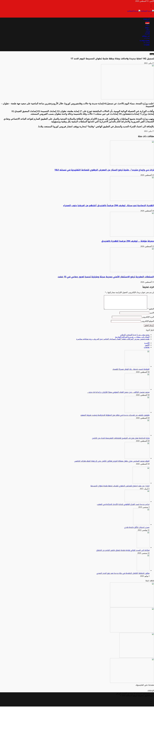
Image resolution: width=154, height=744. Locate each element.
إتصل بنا (146, 42)
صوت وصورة (144, 40)
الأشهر (147, 345)
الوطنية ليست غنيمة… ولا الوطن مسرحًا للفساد (131, 369)
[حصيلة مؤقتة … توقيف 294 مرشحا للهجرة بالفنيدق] (132, 236)
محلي (147, 25)
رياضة (147, 27)
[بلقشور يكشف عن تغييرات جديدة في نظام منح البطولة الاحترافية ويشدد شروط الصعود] (137, 412)
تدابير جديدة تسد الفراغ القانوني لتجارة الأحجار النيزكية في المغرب (123, 504)
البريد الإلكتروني (148, 317)
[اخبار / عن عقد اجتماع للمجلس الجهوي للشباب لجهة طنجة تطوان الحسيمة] (141, 483)
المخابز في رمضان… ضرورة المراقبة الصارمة (132, 337)
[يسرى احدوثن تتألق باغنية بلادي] (141, 524)
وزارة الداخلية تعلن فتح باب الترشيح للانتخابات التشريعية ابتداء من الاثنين (120, 438)
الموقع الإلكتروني (147, 321)
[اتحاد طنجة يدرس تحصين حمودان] (136, 657)
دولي (147, 29)
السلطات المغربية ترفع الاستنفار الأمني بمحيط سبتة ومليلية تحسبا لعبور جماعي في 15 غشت (106, 277)
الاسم (152, 313)
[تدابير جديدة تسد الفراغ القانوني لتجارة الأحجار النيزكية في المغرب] (137, 501)
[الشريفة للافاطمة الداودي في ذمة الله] (132, 632)
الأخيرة (146, 343)
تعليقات (146, 347)
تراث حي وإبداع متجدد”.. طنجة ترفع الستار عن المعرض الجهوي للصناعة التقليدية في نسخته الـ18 (104, 170)
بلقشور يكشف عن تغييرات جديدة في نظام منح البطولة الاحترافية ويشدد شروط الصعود (114, 415)
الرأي (147, 31)
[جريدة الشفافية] (140, 11)
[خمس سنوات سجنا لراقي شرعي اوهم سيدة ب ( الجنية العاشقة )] (132, 682)
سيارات (146, 38)
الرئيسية (146, 19)
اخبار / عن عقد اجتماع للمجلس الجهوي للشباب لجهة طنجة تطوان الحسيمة (120, 486)
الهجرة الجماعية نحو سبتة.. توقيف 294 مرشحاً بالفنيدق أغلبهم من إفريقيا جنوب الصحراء (108, 205)
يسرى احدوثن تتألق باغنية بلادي (136, 527)
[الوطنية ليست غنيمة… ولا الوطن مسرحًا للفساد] (137, 366)
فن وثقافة (145, 36)
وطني (147, 21)
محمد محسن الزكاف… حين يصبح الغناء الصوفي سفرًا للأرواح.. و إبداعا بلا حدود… (118, 392)
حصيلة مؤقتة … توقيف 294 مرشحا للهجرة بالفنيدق (127, 241)
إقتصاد (147, 34)
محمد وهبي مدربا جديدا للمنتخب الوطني (134, 335)
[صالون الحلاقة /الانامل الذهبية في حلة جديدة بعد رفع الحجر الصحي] (143, 570)
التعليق (151, 309)
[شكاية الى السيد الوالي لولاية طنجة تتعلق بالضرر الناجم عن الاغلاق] (143, 547)
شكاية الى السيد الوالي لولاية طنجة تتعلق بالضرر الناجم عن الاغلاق (122, 550)
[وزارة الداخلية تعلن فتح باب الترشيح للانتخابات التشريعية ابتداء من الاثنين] (137, 435)
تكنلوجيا (146, 44)
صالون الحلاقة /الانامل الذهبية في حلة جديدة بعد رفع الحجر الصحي (123, 573)
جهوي (147, 23)
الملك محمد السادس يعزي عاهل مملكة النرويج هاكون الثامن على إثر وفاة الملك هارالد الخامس (111, 461)
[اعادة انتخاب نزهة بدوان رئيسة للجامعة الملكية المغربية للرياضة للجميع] (132, 607)
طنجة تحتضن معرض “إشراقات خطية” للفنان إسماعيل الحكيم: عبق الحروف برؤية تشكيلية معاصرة (112, 339)
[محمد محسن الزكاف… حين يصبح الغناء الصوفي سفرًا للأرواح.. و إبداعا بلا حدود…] (137, 389)
